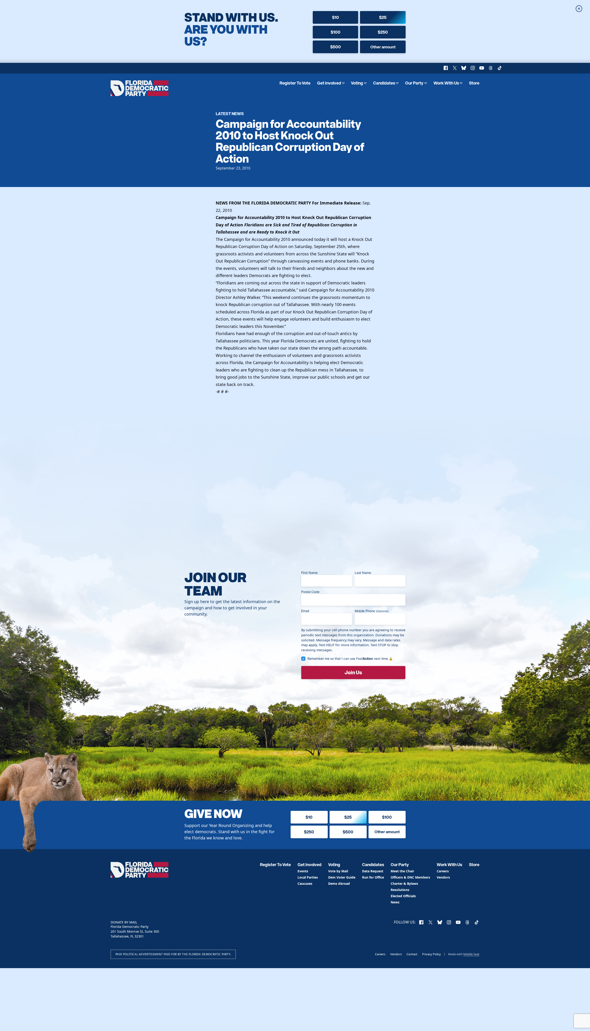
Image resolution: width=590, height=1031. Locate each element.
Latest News (230, 113)
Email (305, 611)
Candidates (384, 83)
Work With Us (446, 83)
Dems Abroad (339, 884)
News (395, 902)
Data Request (372, 871)
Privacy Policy (431, 954)
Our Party (414, 83)
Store (474, 83)
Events (303, 871)
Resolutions (400, 890)
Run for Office (373, 877)
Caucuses (305, 884)
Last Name (363, 573)
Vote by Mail (338, 871)
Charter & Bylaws (404, 884)
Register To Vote (295, 83)
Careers (443, 871)
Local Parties (308, 877)
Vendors (443, 877)
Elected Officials (403, 896)
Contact (412, 954)
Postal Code (310, 592)
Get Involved (329, 83)
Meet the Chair (402, 871)
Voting (357, 83)
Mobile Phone (372, 611)
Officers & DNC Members (410, 877)
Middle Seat (471, 954)
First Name (309, 573)
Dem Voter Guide (341, 877)
